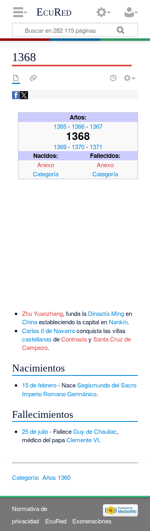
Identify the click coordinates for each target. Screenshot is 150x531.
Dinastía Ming (106, 313)
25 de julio (35, 431)
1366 (78, 126)
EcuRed (54, 12)
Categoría (45, 174)
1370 (78, 146)
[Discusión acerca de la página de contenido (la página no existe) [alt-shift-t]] (33, 78)
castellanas (37, 339)
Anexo (45, 164)
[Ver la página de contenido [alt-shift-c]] (16, 78)
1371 (96, 146)
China (29, 321)
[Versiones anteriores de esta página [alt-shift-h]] (113, 78)
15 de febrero (39, 385)
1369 (60, 146)
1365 (60, 126)
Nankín (118, 321)
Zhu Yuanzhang (42, 313)
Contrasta (74, 339)
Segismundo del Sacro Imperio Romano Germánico (79, 389)
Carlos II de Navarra (48, 330)
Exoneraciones (92, 521)
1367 (96, 126)
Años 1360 (56, 477)
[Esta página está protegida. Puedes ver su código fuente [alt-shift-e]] (99, 78)
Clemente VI (82, 439)
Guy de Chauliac (95, 431)
